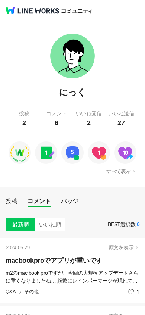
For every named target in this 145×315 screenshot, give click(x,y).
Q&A (11, 291)
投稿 (11, 201)
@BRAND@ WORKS (32, 10)
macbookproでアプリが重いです (54, 260)
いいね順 (50, 224)
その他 (31, 291)
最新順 (20, 224)
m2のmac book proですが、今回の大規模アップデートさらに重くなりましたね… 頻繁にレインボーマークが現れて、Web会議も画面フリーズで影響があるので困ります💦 (72, 277)
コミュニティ (77, 11)
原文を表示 (121, 247)
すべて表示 (118, 171)
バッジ (69, 201)
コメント (39, 201)
